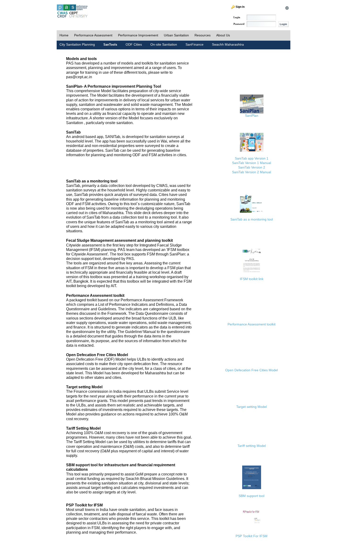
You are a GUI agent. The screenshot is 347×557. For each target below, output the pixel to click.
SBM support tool (251, 496)
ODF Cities (134, 44)
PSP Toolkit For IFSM (251, 536)
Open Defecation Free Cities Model (251, 370)
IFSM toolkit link (251, 279)
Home (63, 35)
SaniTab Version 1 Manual (251, 163)
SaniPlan (251, 115)
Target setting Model (251, 407)
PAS (72, 11)
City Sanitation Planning (77, 44)
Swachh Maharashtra (228, 44)
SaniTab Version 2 (251, 167)
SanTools (110, 44)
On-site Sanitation (163, 44)
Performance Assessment (93, 35)
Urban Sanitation (176, 35)
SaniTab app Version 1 (251, 158)
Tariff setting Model (251, 446)
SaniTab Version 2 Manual (251, 172)
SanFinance (194, 44)
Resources (203, 35)
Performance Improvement (138, 35)
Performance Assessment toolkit (251, 324)
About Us (223, 35)
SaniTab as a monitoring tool (251, 219)
